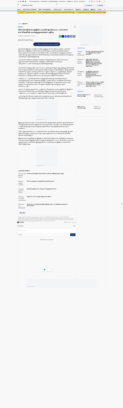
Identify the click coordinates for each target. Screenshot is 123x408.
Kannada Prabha (44, 1)
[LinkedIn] (68, 36)
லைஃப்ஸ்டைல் (68, 9)
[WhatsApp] (102, 1)
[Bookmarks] (23, 1)
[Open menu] (18, 1)
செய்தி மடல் (89, 5)
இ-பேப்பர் (101, 5)
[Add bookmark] (74, 26)
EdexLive (76, 1)
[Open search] (21, 1)
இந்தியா (93, 9)
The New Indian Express (34, 1)
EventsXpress (82, 1)
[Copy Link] (74, 36)
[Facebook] (89, 1)
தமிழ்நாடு (86, 9)
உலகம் (100, 9)
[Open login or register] (25, 1)
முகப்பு (19, 9)
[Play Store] (105, 1)
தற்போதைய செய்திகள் (30, 9)
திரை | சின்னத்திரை (45, 9)
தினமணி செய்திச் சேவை (25, 40)
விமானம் (22, 212)
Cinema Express (62, 1)
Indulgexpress (70, 1)
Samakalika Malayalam (53, 1)
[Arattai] (92, 1)
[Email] (71, 36)
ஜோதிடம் (78, 9)
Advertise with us (40, 119)
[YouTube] (99, 1)
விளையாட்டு (57, 9)
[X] (97, 1)
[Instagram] (94, 1)
